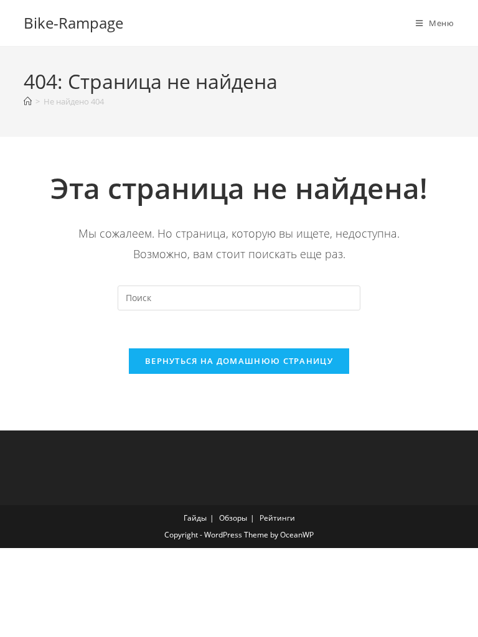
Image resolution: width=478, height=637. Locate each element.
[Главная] (28, 101)
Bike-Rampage (73, 22)
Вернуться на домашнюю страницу (239, 360)
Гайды (195, 518)
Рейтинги (277, 518)
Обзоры (233, 518)
